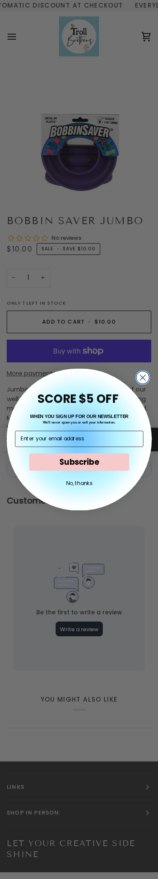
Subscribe (79, 461)
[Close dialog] (142, 377)
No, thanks (79, 483)
